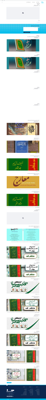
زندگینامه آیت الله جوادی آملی (37, 390)
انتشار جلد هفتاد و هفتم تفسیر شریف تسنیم (35, 191)
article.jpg (38, 87)
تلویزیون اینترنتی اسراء (25, 392)
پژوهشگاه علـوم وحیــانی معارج (31, 390)
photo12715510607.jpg (37, 314)
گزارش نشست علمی (37, 209)
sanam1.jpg (38, 54)
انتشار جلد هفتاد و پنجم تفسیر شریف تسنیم (35, 296)
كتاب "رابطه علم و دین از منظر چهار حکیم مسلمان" (35, 278)
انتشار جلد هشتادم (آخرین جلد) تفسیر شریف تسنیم (34, 155)
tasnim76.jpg (37, 262)
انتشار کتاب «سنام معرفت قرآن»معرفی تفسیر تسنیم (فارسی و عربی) (33, 36)
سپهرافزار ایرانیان (8, 399)
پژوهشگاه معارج (37, 2)
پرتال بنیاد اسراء (35, 399)
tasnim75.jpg (37, 331)
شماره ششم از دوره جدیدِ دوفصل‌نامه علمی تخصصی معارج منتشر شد (33, 173)
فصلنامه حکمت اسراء (31, 393)
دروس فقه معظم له (38, 392)
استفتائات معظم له (38, 393)
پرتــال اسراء (26, 390)
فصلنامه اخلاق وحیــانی (31, 392)
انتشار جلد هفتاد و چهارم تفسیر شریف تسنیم (35, 347)
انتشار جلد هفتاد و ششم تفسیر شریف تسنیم (35, 243)
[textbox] (30, 29)
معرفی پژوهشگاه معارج (28, 2)
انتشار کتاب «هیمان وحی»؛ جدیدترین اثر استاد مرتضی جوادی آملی (33, 120)
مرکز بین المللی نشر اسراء (25, 393)
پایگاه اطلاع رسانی (9, 382)
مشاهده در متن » (38, 22)
